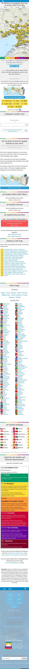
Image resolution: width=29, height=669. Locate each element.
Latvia (3, 413)
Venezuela (19, 410)
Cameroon (4, 334)
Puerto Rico (19, 355)
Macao (18, 308)
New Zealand (20, 337)
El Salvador (4, 357)
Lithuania (19, 305)
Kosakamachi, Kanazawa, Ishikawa (13, 249)
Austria (3, 314)
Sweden (18, 388)
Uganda (18, 401)
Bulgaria (4, 329)
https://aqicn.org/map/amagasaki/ (14, 64)
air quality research (14, 618)
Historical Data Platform (14, 636)
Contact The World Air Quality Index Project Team (14, 613)
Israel (3, 395)
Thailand (19, 394)
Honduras (4, 382)
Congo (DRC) (5, 342)
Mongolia (19, 325)
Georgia (3, 368)
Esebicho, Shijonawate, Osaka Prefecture (15, 251)
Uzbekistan (19, 408)
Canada (3, 335)
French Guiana (5, 364)
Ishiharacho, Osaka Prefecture (12, 258)
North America (16, 295)
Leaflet (1, 56)
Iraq (2, 392)
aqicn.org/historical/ (14, 234)
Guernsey (4, 380)
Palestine (19, 347)
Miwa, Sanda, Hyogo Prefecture (12, 269)
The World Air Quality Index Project (14, 640)
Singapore (19, 375)
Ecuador (3, 354)
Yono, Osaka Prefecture (10, 260)
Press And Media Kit (14, 615)
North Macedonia (21, 341)
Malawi (18, 311)
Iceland (3, 387)
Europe (13, 293)
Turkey (18, 398)
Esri (10, 56)
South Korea (19, 382)
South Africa (20, 381)
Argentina (4, 309)
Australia (4, 312)
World (18, 297)
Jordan (3, 402)
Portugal (18, 354)
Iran (2, 391)
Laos (2, 411)
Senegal (18, 370)
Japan (3, 400)
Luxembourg (20, 306)
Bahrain (3, 316)
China (3, 339)
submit (24, 658)
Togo (17, 395)
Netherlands (20, 334)
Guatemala (4, 378)
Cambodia (4, 332)
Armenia (4, 311)
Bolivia (3, 324)
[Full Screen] (2, 10)
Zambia (18, 413)
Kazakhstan (5, 404)
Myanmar (19, 331)
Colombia (4, 341)
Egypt (3, 355)
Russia (18, 362)
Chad (3, 337)
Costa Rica (4, 344)
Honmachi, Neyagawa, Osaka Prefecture (15, 271)
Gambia (3, 367)
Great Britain (5, 374)
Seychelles (19, 372)
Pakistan (18, 345)
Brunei (3, 328)
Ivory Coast (4, 398)
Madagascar (19, 309)
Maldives (19, 314)
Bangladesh (5, 318)
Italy (2, 397)
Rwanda (18, 364)
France (3, 362)
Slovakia (18, 377)
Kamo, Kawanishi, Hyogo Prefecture (13, 266)
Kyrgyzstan (4, 410)
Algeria (3, 306)
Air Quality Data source (14, 629)
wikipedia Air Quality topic (15, 553)
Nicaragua (19, 338)
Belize (3, 322)
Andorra (4, 308)
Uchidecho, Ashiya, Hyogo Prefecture (14, 263)
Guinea (3, 381)
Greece (3, 375)
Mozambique (20, 329)
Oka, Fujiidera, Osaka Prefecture (12, 272)
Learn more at (14, 97)
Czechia (3, 349)
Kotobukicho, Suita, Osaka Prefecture (14, 268)
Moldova (18, 324)
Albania (3, 305)
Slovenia (18, 378)
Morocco (18, 328)
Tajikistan (19, 392)
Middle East (6, 295)
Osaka (5, 275)
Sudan (18, 387)
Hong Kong (4, 384)
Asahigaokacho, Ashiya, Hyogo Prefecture (15, 254)
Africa (3, 293)
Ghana (3, 371)
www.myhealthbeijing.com (13, 562)
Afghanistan (5, 304)
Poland (18, 352)
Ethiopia (4, 359)
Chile (3, 338)
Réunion (18, 359)
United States (20, 405)
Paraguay (19, 348)
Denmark (4, 351)
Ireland (3, 394)
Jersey (3, 401)
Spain (18, 384)
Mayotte (18, 321)
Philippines (19, 351)
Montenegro (19, 327)
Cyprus (3, 348)
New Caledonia (20, 335)
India (3, 388)
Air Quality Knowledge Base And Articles (14, 621)
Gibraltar (4, 372)
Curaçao (3, 347)
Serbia (18, 371)
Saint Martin (20, 365)
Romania (19, 361)
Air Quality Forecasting (14, 632)
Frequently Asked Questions (14, 627)
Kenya (3, 405)
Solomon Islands (21, 380)
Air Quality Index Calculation (14, 631)
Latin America (22, 293)
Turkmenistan (20, 400)
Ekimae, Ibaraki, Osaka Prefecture (13, 261)
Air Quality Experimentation (14, 622)
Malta (18, 316)
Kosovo (3, 407)
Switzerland (19, 390)
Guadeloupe (5, 377)
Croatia (3, 345)
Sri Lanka (19, 385)
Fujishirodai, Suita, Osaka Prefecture (13, 274)
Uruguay (18, 407)
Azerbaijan (4, 315)
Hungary (4, 385)
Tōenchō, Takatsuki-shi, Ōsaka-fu (12, 255)
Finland (3, 361)
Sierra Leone (20, 374)
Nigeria (18, 339)
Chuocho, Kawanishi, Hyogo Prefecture (14, 252)
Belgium (4, 321)
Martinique (19, 318)
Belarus (3, 319)
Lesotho (18, 304)
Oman (18, 344)
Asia (7, 293)
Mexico (18, 322)
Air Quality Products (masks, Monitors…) (14, 633)
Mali (17, 315)
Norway (18, 342)
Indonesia (4, 390)
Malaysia (19, 312)
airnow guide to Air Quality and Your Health (14, 555)
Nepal (18, 332)
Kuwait (3, 408)
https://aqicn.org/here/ (14, 78)
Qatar (18, 357)
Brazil (3, 327)
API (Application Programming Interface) (14, 635)
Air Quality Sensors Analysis (14, 623)
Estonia (3, 358)
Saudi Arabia (20, 368)
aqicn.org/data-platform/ (14, 236)
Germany (4, 370)
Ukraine (18, 402)
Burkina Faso (5, 331)
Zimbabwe (19, 414)
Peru (17, 349)
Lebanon (4, 414)
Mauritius (19, 319)
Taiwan (18, 391)
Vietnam (18, 411)
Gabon (3, 365)
